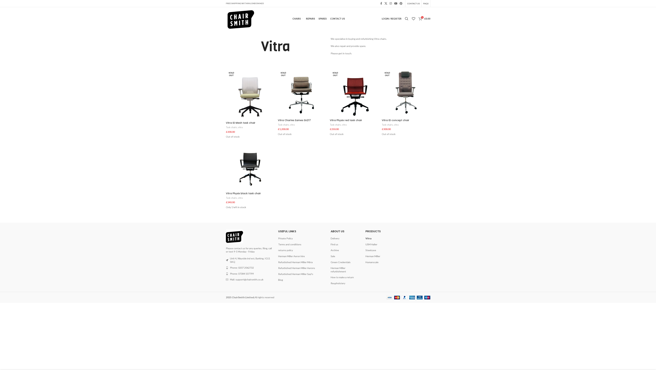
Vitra (368, 238)
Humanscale (372, 262)
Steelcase (370, 250)
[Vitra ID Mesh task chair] (250, 94)
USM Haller (371, 244)
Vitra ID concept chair (395, 120)
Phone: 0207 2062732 (242, 267)
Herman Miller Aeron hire (291, 256)
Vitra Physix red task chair (346, 120)
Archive (335, 250)
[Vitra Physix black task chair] (250, 166)
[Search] (406, 18)
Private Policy (285, 238)
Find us (334, 244)
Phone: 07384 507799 (242, 273)
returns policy (285, 250)
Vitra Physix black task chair (243, 193)
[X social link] (385, 3)
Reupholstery (338, 283)
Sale (333, 256)
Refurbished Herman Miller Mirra (295, 262)
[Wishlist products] (413, 18)
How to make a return (342, 277)
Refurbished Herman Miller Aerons (296, 268)
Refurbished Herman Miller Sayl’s (295, 274)
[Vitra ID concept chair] (406, 93)
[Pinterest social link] (400, 3)
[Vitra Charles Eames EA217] (302, 93)
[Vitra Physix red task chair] (354, 93)
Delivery (335, 238)
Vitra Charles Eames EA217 (294, 120)
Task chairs (231, 127)
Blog (280, 279)
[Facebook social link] (381, 3)
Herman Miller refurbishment (338, 270)
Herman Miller (372, 256)
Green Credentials (341, 262)
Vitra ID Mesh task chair (240, 123)
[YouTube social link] (395, 3)
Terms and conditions (289, 244)
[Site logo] (241, 18)
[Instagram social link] (390, 3)
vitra (240, 127)
